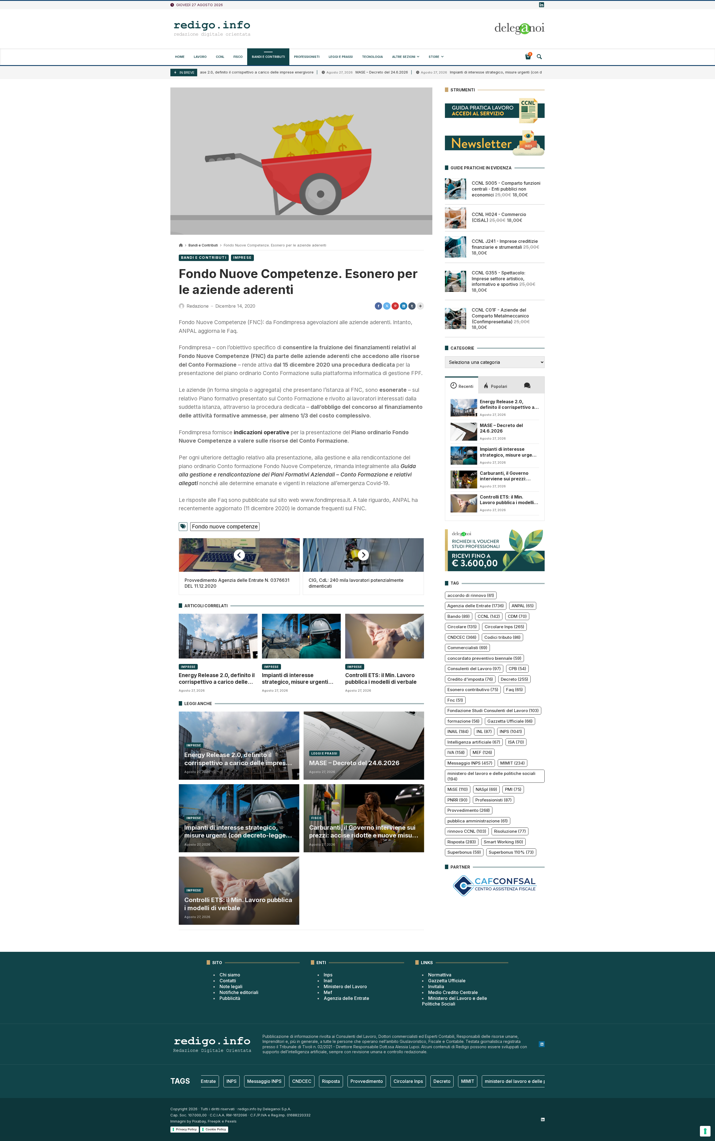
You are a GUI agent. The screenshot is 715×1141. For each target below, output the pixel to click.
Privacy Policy (186, 1129)
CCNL (489, 616)
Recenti (466, 386)
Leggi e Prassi (324, 753)
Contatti (228, 980)
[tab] (461, 384)
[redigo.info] (212, 29)
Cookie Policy (216, 1129)
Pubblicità (230, 998)
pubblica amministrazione (477, 821)
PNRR (457, 800)
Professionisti (493, 800)
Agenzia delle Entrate (475, 605)
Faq (514, 689)
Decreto (514, 679)
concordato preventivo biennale (484, 658)
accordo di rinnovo (470, 595)
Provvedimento (468, 810)
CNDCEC (461, 637)
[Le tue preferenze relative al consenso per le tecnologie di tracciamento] (705, 1131)
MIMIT (512, 763)
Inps (328, 975)
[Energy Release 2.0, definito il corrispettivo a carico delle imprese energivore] (218, 636)
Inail (328, 980)
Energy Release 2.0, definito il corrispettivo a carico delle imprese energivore (204, 72)
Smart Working (503, 842)
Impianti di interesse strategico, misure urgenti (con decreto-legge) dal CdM (473, 72)
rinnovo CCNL (466, 831)
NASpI (486, 789)
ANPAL (523, 605)
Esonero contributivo (472, 689)
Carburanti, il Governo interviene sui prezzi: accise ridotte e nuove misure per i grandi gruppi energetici (363, 831)
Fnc (455, 700)
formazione (463, 721)
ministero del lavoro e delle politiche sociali (491, 776)
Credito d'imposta (470, 679)
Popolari (499, 386)
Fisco (316, 818)
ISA (516, 742)
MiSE (457, 789)
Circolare (462, 626)
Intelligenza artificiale (473, 742)
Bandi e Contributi (203, 245)
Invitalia (436, 986)
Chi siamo (230, 975)
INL (484, 731)
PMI (513, 789)
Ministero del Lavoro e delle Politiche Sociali (454, 1001)
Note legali (231, 986)
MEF (482, 752)
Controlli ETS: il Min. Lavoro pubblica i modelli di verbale (381, 678)
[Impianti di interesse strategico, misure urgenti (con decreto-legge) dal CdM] (301, 636)
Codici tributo (502, 637)
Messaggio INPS (469, 763)
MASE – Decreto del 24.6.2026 (339, 72)
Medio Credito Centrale (453, 992)
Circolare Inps (504, 626)
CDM (517, 616)
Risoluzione (510, 831)
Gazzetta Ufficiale (510, 721)
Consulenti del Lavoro (474, 668)
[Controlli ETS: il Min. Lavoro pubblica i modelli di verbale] (384, 636)
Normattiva (439, 975)
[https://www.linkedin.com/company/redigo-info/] (541, 5)
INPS (511, 731)
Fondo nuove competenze (225, 526)
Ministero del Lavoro (345, 986)
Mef (328, 992)
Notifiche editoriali (239, 992)
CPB (517, 668)
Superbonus (464, 852)
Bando (458, 616)
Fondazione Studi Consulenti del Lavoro (493, 710)
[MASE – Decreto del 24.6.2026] (464, 432)
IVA (456, 752)
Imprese (242, 257)
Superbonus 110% (511, 852)
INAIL (458, 731)
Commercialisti (467, 647)
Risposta (461, 842)
